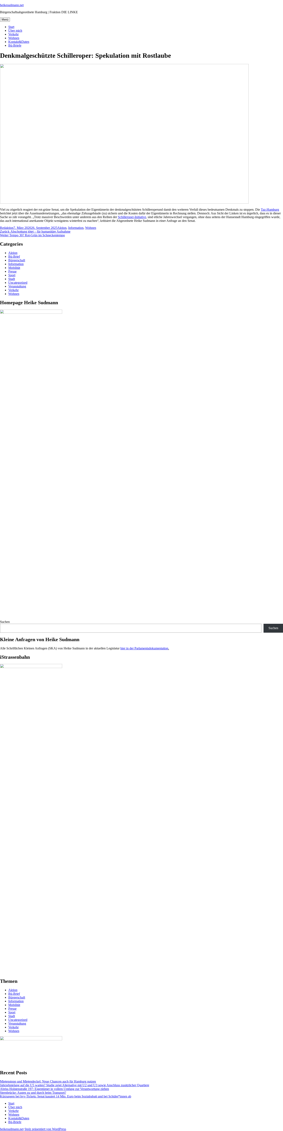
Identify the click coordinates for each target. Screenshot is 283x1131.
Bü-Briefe (14, 45)
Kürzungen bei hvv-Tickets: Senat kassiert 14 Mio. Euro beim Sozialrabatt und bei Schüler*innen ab (65, 1096)
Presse (12, 271)
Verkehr (13, 34)
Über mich (15, 30)
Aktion (62, 228)
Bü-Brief (14, 256)
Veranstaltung (17, 286)
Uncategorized (17, 282)
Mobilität (14, 267)
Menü (5, 19)
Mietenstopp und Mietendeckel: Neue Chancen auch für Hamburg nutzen (48, 1081)
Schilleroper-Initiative (132, 217)
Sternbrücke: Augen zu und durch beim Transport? (33, 1092)
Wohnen (13, 38)
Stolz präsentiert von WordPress (45, 1129)
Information (75, 228)
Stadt (11, 279)
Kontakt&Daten (18, 41)
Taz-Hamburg (270, 209)
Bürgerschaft (16, 260)
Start (11, 27)
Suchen (5, 622)
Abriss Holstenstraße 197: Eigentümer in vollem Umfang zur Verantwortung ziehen (54, 1089)
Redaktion (6, 228)
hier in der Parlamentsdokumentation (144, 648)
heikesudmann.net (12, 5)
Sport (11, 275)
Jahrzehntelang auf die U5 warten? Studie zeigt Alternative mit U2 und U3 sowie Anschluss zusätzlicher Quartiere (74, 1085)
